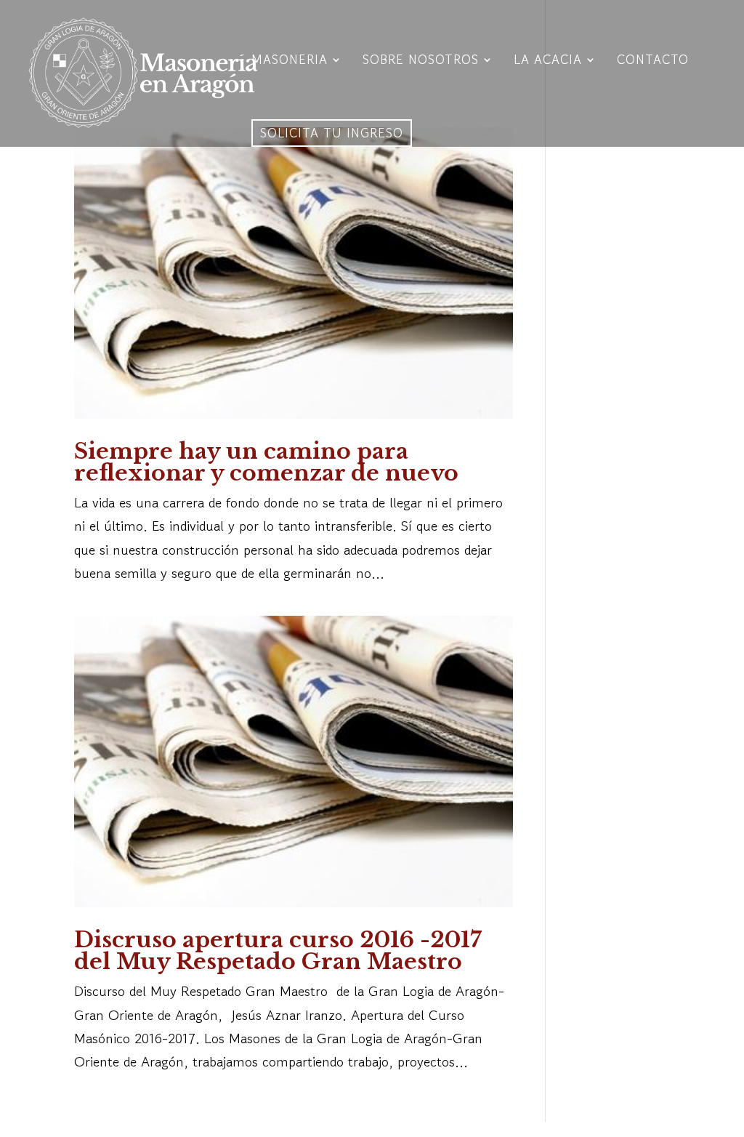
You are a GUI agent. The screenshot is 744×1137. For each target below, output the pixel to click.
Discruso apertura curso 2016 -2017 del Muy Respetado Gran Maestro (278, 950)
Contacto (653, 61)
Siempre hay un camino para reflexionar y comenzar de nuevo (266, 462)
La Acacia (548, 61)
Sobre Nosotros (421, 61)
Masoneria (289, 61)
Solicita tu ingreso (331, 133)
